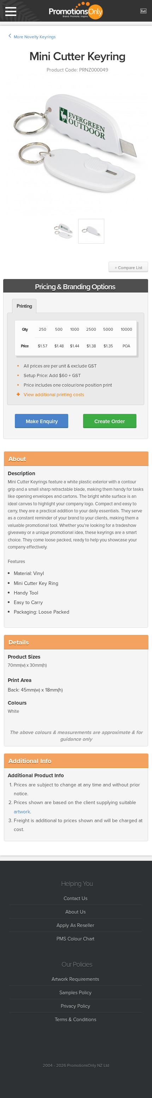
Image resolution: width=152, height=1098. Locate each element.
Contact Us (75, 898)
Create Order (109, 421)
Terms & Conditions (75, 1019)
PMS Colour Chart (75, 938)
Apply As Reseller (75, 925)
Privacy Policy (75, 1005)
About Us (75, 911)
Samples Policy (75, 992)
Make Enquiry (42, 421)
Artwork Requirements (75, 978)
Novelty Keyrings (39, 37)
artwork (22, 811)
